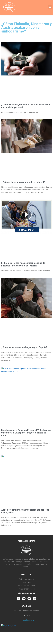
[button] (50, 7)
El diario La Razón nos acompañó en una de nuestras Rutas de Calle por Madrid (23, 264)
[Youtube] (24, 598)
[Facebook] (34, 598)
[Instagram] (18, 598)
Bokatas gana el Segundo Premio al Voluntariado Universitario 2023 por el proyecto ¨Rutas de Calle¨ (26, 433)
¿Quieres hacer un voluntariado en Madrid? (23, 182)
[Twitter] (29, 598)
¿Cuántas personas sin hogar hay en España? (24, 347)
